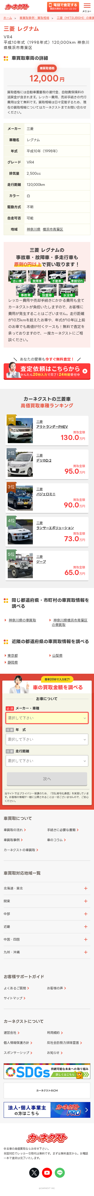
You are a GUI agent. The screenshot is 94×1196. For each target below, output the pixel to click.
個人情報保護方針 (16, 1042)
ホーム (7, 17)
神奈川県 (33, 229)
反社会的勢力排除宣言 (63, 1042)
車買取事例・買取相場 (34, 17)
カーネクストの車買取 (19, 850)
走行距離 (22, 751)
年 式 (21, 730)
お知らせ (53, 1052)
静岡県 (13, 662)
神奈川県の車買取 (22, 620)
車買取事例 (12, 840)
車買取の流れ (13, 830)
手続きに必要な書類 (61, 830)
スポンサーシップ (16, 1052)
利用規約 (53, 1032)
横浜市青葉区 (53, 229)
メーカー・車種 (27, 708)
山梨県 (57, 656)
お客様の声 (55, 988)
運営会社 (10, 1032)
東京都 (13, 656)
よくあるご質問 (15, 988)
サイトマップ (13, 998)
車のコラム (55, 840)
